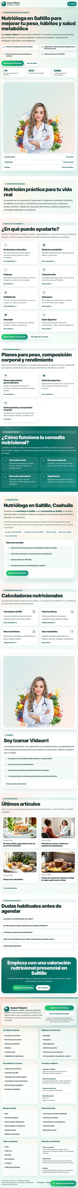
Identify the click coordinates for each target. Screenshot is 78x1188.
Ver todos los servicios (39, 337)
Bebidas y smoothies (12, 1134)
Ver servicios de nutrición (59, 1014)
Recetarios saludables (12, 1089)
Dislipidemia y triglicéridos (14, 1056)
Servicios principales (11, 1030)
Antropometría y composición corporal (18, 408)
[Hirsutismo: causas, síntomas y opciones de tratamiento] (58, 827)
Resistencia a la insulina (15, 249)
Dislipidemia (10, 297)
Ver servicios (32, 63)
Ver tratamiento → (10, 261)
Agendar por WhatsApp (12, 63)
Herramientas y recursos (12, 1063)
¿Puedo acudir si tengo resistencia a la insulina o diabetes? (25, 926)
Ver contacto (43, 988)
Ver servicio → (9, 284)
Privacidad (40, 1182)
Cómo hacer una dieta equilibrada (55, 1113)
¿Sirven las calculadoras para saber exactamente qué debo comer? (28, 939)
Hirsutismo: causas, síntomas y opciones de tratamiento (55, 844)
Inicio (7, 1147)
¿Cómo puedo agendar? (12, 946)
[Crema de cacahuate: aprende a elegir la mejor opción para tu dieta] (58, 862)
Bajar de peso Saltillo (65, 532)
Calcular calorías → (48, 622)
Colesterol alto (49, 274)
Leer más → (8, 419)
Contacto (8, 1163)
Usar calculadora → (10, 622)
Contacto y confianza (50, 1063)
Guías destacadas (48, 1108)
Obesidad (8, 319)
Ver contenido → (48, 394)
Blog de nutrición (9, 1108)
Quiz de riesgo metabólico (14, 1085)
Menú (73, 4)
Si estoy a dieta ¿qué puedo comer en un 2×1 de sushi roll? (19, 844)
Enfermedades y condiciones (15, 1126)
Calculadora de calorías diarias (15, 1077)
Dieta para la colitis (49, 1130)
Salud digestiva (49, 319)
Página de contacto (48, 1100)
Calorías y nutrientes (50, 1117)
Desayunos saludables (13, 879)
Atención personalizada (51, 1141)
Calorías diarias (49, 611)
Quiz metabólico (50, 631)
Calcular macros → (10, 642)
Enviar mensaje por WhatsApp (52, 1090)
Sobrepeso (47, 297)
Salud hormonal (10, 1130)
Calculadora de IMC (13, 611)
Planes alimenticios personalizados (13, 381)
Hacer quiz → (46, 642)
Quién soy (45, 1098)
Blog (6, 1113)
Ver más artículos (10, 888)
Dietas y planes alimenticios (14, 1122)
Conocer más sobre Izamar (16, 784)
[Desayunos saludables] (20, 862)
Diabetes (8, 274)
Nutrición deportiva (51, 380)
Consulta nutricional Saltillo (13, 532)
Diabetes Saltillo (51, 532)
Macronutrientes (12, 631)
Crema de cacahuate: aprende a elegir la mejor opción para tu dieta (57, 879)
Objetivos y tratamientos (51, 1030)
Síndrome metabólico (52, 249)
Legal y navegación (10, 1141)
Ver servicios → (9, 394)
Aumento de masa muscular (53, 1052)
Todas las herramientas (13, 1069)
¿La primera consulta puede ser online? (18, 919)
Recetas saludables (11, 1117)
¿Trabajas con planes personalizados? (17, 932)
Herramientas (9, 1159)
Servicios (8, 1155)
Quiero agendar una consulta (14, 337)
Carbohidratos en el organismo (54, 1122)
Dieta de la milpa (49, 1126)
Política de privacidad (12, 1167)
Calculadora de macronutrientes (16, 1081)
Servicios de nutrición (12, 1035)
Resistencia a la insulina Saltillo (33, 532)
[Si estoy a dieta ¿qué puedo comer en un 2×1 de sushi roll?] (20, 827)
